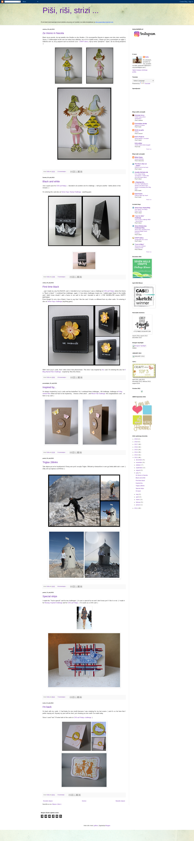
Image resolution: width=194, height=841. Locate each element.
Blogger (107, 825)
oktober (138, 465)
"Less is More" (139, 244)
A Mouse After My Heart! (141, 195)
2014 (136, 452)
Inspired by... (49, 387)
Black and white (51, 181)
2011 (136, 508)
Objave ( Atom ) (56, 804)
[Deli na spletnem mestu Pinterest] (81, 171)
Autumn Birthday (139, 159)
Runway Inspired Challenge (53, 603)
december (139, 460)
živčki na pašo (139, 130)
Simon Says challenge (54, 301)
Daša (147, 57)
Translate (147, 83)
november (139, 462)
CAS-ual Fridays (109, 291)
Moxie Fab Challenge (98, 393)
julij (137, 473)
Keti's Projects (139, 137)
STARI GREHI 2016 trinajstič (142, 145)
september (139, 468)
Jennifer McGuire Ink (141, 172)
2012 (136, 457)
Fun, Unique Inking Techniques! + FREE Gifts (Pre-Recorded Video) (142, 175)
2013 (136, 455)
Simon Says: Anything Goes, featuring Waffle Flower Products (142, 231)
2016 (136, 447)
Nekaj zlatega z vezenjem (142, 138)
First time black (51, 286)
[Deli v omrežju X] (76, 171)
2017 (136, 444)
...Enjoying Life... (140, 182)
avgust (138, 470)
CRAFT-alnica (139, 238)
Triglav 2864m (50, 462)
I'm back (47, 706)
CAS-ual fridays (61, 186)
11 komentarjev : (62, 171)
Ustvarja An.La (139, 115)
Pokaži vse (148, 149)
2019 (136, 439)
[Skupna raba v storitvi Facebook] (79, 171)
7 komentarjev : (61, 276)
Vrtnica (137, 131)
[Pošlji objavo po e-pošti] (71, 171)
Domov (84, 801)
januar (138, 505)
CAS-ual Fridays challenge (82, 717)
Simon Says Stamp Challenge (71, 192)
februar (138, 502)
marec (138, 499)
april (137, 497)
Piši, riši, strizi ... (71, 10)
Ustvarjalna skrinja (141, 123)
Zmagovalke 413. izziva (141, 239)
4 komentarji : (61, 794)
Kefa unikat (138, 143)
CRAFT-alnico (83, 41)
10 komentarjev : (62, 377)
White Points (139, 157)
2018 (136, 442)
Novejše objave (48, 801)
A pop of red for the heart (141, 167)
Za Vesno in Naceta (53, 33)
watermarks (138, 194)
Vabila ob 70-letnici (140, 125)
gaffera (96, 825)
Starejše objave (120, 801)
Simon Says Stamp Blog (142, 208)
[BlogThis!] (74, 171)
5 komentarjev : (61, 452)
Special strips (50, 596)
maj (137, 494)
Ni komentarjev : (62, 586)
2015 (136, 449)
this (103, 370)
